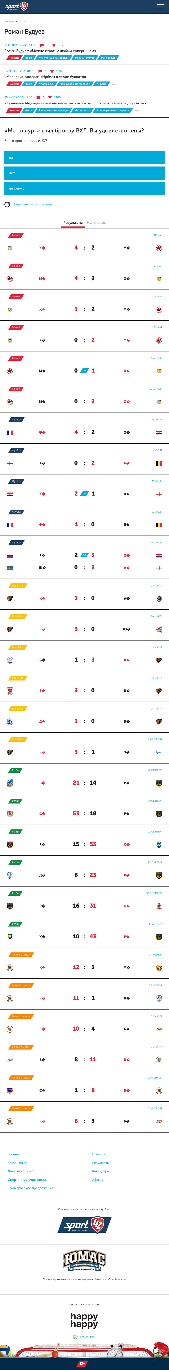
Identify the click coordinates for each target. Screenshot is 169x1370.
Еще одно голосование (32, 204)
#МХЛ (28, 57)
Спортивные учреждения (28, 1180)
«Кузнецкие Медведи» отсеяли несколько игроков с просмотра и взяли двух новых (75, 103)
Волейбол (18, 585)
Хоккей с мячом (21, 954)
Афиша (97, 1180)
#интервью (108, 57)
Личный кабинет (21, 1171)
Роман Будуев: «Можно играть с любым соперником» (50, 51)
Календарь (100, 1171)
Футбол (16, 419)
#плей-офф (46, 83)
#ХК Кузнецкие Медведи (53, 57)
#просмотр (82, 110)
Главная (14, 1154)
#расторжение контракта (113, 110)
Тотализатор (17, 1163)
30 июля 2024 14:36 (18, 97)
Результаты (101, 1163)
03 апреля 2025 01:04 (19, 71)
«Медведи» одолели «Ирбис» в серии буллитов (45, 77)
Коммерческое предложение (30, 1188)
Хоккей (14, 57)
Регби (15, 770)
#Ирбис (101, 83)
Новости (99, 1154)
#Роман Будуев (84, 57)
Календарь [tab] (96, 222)
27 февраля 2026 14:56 (20, 45)
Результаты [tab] (73, 222)
